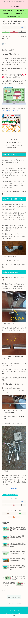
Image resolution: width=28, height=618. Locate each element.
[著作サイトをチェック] (8, 513)
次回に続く (14, 488)
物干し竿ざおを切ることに (14, 142)
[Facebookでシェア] (14, 27)
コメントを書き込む (14, 597)
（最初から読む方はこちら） (10, 110)
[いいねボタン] (3, 44)
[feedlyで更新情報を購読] (20, 513)
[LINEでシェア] (6, 31)
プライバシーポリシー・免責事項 (14, 613)
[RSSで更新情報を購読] (14, 517)
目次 (12, 139)
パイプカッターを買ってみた (14, 145)
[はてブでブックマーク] (22, 27)
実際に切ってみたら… (13, 147)
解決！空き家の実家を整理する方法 (11, 494)
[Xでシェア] (6, 27)
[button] (22, 31)
